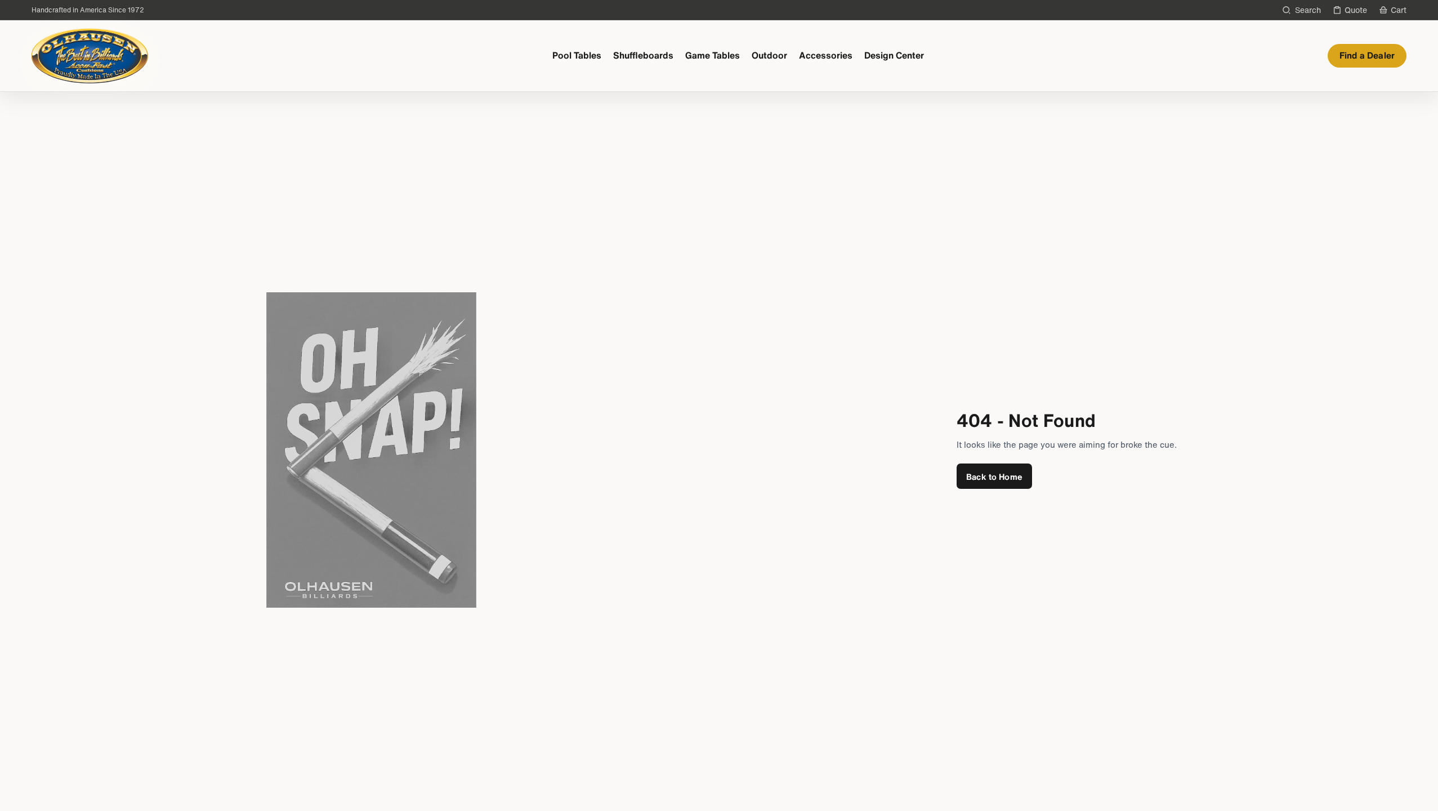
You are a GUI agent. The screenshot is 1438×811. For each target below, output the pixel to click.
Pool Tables (576, 55)
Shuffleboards (643, 55)
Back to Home (994, 476)
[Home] (90, 55)
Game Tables (712, 55)
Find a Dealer (1367, 55)
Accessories (825, 55)
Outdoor (769, 55)
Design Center (894, 55)
